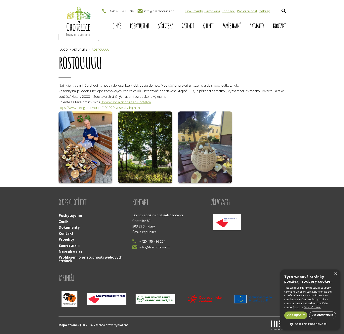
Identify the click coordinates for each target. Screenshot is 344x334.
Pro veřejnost (247, 11)
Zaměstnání (231, 26)
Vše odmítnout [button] (322, 315)
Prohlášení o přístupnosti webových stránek (90, 259)
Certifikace (212, 11)
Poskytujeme (139, 26)
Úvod (64, 49)
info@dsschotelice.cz (154, 247)
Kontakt (279, 26)
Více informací (312, 307)
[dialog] (310, 300)
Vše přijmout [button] (296, 315)
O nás (116, 26)
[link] (126, 102)
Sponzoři (228, 11)
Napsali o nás (70, 251)
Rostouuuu (100, 49)
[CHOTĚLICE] (79, 20)
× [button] (335, 273)
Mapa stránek (69, 325)
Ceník (63, 221)
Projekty (66, 239)
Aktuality (256, 26)
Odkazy (264, 11)
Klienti (208, 26)
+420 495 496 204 (152, 241)
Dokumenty (194, 11)
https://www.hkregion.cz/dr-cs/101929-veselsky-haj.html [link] (99, 107)
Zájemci (188, 26)
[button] (310, 324)
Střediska (165, 26)
